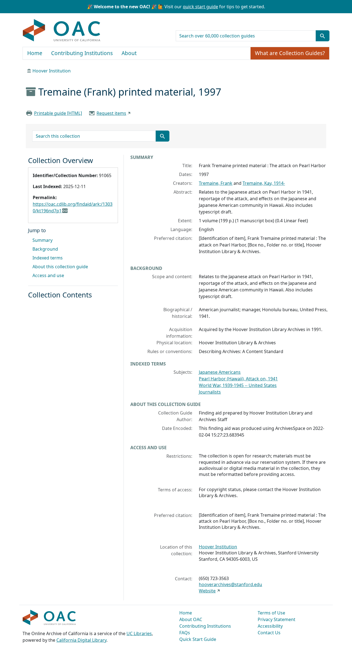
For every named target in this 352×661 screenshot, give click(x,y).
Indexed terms (47, 258)
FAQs (184, 633)
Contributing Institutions (82, 53)
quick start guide (200, 7)
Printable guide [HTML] (58, 113)
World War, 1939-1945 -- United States (238, 385)
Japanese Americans (220, 372)
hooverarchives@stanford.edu (230, 584)
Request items (111, 113)
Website (207, 591)
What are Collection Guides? (290, 53)
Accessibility (270, 626)
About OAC (190, 619)
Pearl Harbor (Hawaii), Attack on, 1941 (238, 379)
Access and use (48, 275)
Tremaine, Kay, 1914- (264, 183)
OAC (62, 30)
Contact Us (269, 633)
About (129, 53)
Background (45, 249)
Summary (42, 240)
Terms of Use (271, 613)
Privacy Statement (276, 619)
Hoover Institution (51, 71)
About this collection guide (60, 267)
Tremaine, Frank (215, 183)
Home (34, 53)
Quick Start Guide (197, 639)
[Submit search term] (322, 35)
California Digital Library (81, 640)
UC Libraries (139, 633)
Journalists (210, 392)
